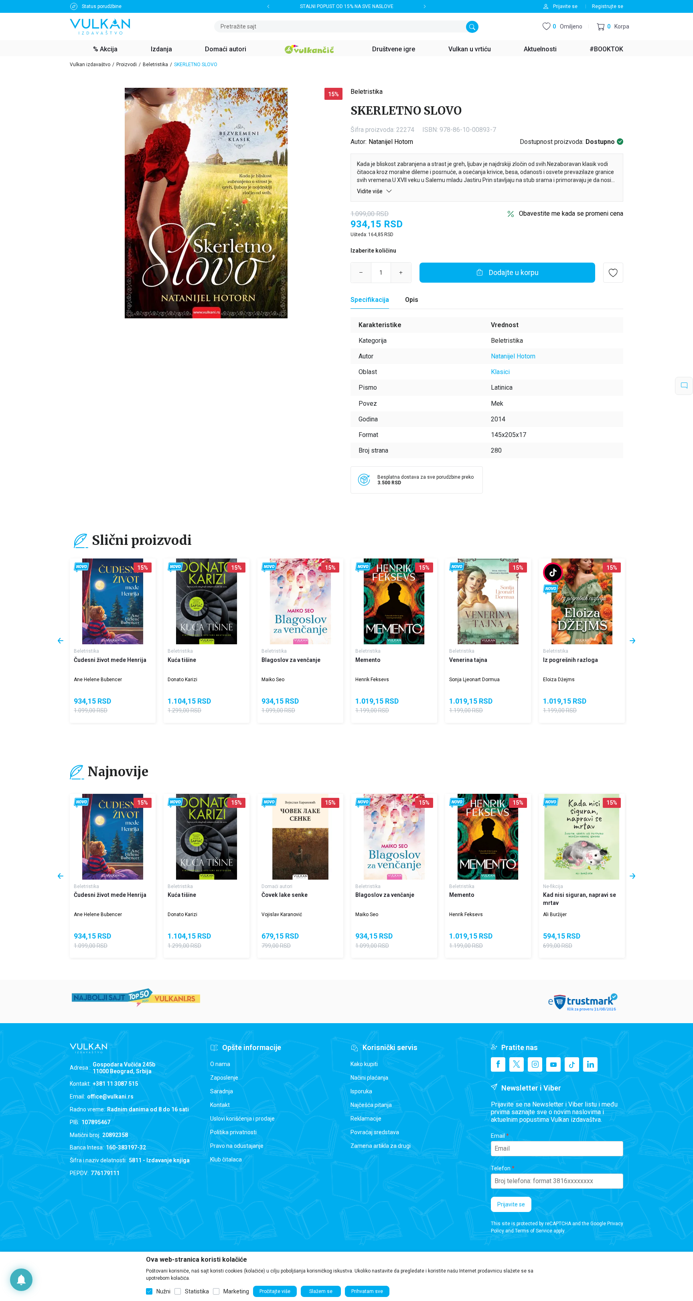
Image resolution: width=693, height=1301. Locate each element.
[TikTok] (572, 1064)
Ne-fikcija (553, 886)
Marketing (236, 1291)
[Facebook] (498, 1064)
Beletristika (155, 64)
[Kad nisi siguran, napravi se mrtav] (582, 837)
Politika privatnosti (233, 1132)
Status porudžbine (102, 6)
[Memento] (394, 601)
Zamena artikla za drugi (381, 1146)
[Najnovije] (81, 567)
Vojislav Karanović (281, 914)
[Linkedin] (590, 1064)
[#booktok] (553, 572)
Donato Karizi (182, 679)
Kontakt (220, 1105)
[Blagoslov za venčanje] (300, 601)
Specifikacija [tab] (370, 299)
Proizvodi (126, 64)
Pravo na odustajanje (236, 1146)
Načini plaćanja (369, 1077)
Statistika (197, 1291)
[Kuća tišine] (206, 601)
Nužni (163, 1291)
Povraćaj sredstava (375, 1132)
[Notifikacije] (21, 1280)
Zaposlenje (224, 1077)
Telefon (501, 1168)
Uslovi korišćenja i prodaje (242, 1118)
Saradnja (221, 1091)
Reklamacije (366, 1118)
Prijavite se (511, 1204)
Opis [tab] (411, 299)
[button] (613, 26)
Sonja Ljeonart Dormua (474, 679)
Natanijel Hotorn (391, 142)
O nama (220, 1064)
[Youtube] (553, 1064)
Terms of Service (533, 1231)
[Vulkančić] (309, 48)
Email (498, 1136)
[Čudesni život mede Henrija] (113, 601)
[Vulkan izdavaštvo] (100, 26)
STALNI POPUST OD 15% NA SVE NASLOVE (346, 6)
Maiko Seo (272, 679)
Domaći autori (276, 886)
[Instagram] (535, 1064)
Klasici (500, 372)
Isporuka (361, 1091)
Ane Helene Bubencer (98, 679)
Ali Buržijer (555, 914)
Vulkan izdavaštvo (90, 64)
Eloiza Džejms (559, 679)
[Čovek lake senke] (300, 837)
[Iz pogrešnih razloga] (582, 601)
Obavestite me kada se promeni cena (571, 213)
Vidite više (370, 191)
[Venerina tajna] (488, 601)
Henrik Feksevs (372, 679)
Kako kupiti (364, 1064)
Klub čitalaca (226, 1159)
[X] (516, 1064)
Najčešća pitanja (371, 1105)
